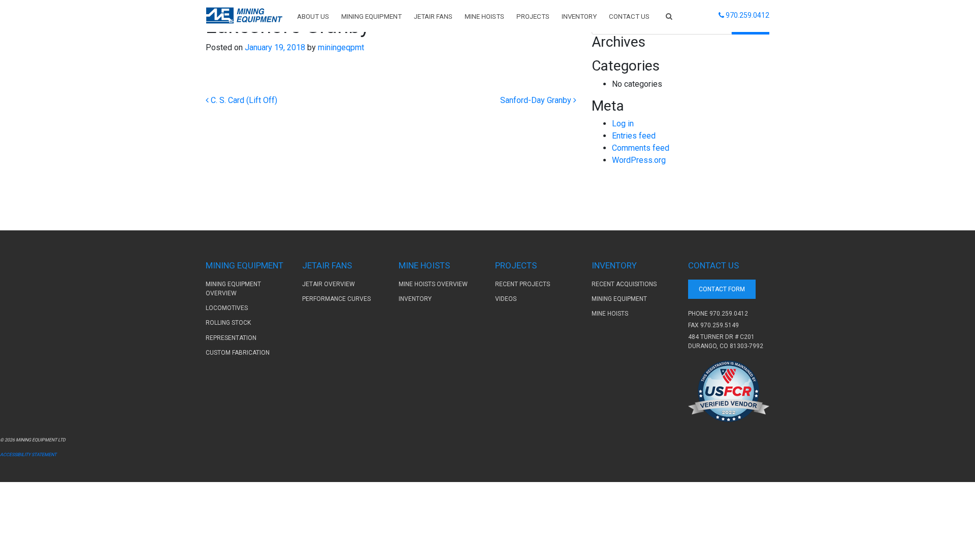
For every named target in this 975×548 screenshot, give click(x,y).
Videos (505, 298)
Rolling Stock (228, 322)
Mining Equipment (371, 16)
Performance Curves (336, 298)
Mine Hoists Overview (433, 284)
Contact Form (722, 289)
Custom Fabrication (238, 352)
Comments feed (640, 148)
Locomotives (227, 308)
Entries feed (634, 136)
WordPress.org (639, 160)
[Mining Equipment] (244, 15)
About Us (313, 16)
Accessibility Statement (28, 454)
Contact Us (629, 16)
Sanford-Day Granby (536, 100)
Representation (231, 337)
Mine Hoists (484, 16)
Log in (623, 123)
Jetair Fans (433, 16)
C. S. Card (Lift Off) (243, 100)
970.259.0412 (728, 313)
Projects (532, 16)
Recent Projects (522, 284)
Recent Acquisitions (624, 284)
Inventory (579, 16)
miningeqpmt (340, 47)
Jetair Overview (328, 284)
